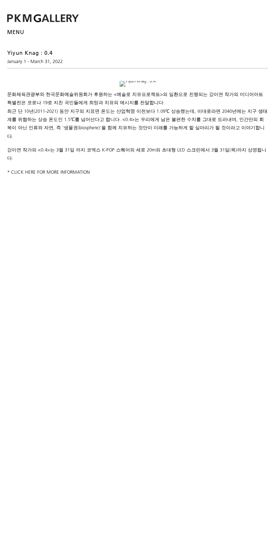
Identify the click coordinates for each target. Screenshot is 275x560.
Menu (15, 32)
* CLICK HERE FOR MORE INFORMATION (48, 172)
